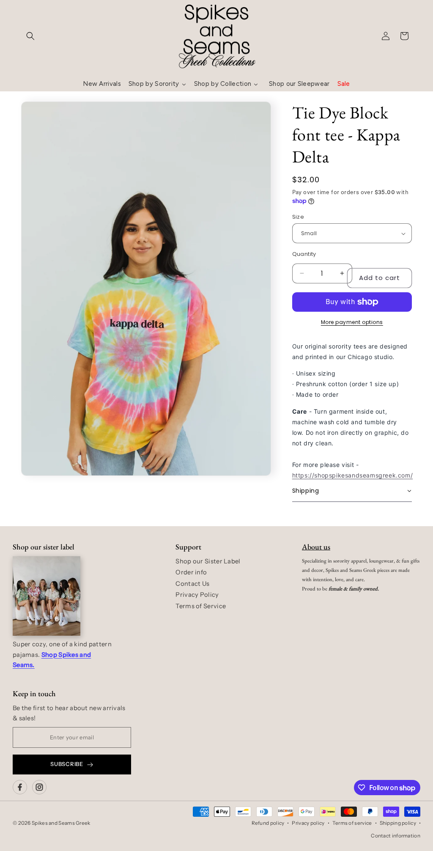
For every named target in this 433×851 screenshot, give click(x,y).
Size (298, 217)
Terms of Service (200, 606)
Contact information (395, 835)
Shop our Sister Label (207, 561)
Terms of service (352, 823)
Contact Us (192, 583)
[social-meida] (20, 787)
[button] (30, 36)
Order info (191, 572)
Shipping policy (398, 823)
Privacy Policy (197, 594)
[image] (46, 596)
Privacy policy (308, 823)
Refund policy (268, 823)
